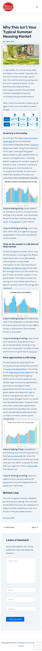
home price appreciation (16, 369)
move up (33, 351)
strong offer (32, 466)
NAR (30, 392)
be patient (16, 221)
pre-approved (16, 456)
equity (6, 482)
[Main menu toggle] (37, 7)
